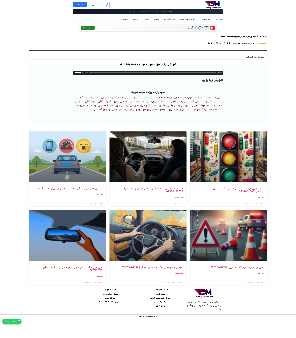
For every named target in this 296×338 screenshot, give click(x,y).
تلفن (101, 4)
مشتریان (156, 19)
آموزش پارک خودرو (110, 293)
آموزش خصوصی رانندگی (187, 19)
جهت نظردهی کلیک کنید (255, 57)
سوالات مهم (110, 297)
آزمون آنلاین (160, 305)
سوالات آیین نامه (169, 19)
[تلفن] (107, 4)
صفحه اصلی (219, 19)
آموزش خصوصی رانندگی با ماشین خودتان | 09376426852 (152, 267)
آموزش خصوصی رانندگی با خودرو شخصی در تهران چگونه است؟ (69, 188)
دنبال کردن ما (87, 27)
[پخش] (221, 73)
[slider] (78, 72)
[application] (148, 73)
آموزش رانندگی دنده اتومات (110, 301)
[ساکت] (82, 73)
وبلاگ (146, 19)
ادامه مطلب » (260, 197)
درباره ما (135, 19)
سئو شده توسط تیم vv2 (148, 316)
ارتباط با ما (124, 19)
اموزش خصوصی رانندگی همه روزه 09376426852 (237, 267)
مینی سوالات (206, 19)
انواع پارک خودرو (160, 301)
